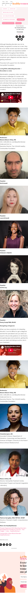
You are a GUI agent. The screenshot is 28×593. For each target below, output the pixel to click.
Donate (18, 23)
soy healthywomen (8, 15)
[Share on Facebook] (17, 36)
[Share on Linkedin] (18, 39)
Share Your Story (8, 23)
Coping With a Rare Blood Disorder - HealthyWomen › (11, 534)
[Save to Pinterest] (23, 36)
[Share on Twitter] (20, 36)
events (20, 34)
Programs (20, 32)
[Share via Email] (21, 39)
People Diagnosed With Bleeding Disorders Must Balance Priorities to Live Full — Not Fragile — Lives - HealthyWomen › (13, 529)
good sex (12, 8)
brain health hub (8, 12)
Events (5, 8)
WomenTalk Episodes (9, 19)
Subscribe (21, 19)
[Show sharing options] (27, 134)
